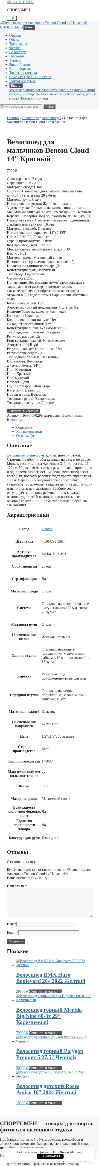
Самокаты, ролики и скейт (30, 77)
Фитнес (15, 48)
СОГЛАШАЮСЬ (50, 1156)
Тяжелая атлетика (23, 73)
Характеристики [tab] (29, 431)
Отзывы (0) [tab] (25, 436)
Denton (47, 529)
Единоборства (20, 69)
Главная (13, 118)
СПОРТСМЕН (18, 10)
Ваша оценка (18, 878)
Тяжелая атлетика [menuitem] (54, 94)
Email (12, 932)
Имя (11, 924)
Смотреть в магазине (23, 411)
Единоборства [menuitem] (29, 94)
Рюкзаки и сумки (22, 81)
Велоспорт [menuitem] (47, 90)
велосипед (29, 455)
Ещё (16, 85)
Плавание (17, 56)
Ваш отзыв (17, 886)
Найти (49, 106)
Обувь (14, 39)
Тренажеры (18, 44)
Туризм (15, 60)
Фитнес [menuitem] (33, 90)
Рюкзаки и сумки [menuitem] (34, 98)
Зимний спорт (20, 64)
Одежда (15, 35)
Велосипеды (51, 118)
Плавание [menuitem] (63, 90)
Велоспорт (17, 52)
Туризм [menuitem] (77, 90)
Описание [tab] (24, 427)
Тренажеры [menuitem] (18, 90)
